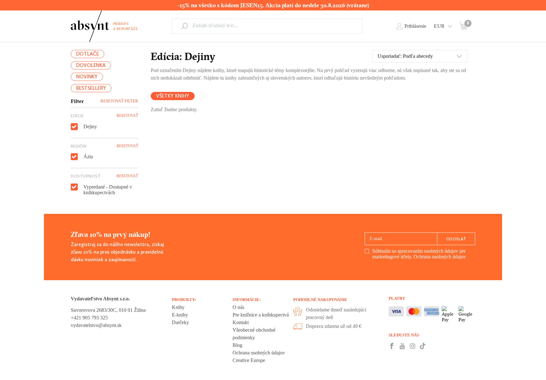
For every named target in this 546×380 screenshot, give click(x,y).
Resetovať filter (119, 101)
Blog (237, 345)
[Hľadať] (184, 25)
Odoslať (456, 239)
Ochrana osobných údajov (440, 256)
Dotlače (87, 54)
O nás (238, 307)
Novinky (87, 77)
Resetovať (127, 115)
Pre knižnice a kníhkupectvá (261, 314)
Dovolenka (91, 65)
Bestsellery (91, 88)
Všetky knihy (172, 96)
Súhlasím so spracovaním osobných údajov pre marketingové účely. (419, 253)
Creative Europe (249, 360)
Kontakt (241, 322)
